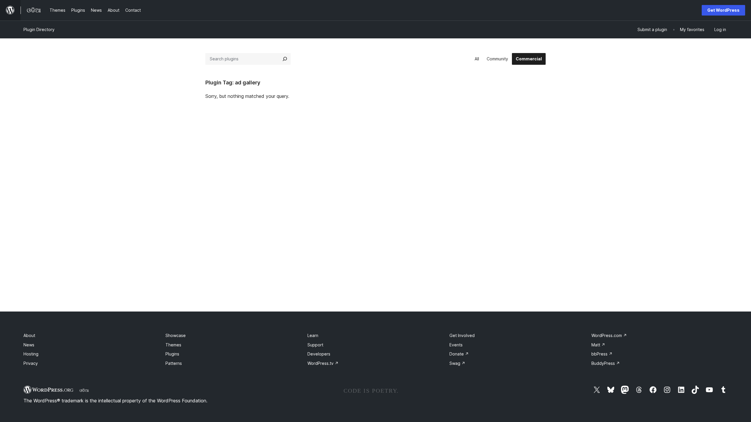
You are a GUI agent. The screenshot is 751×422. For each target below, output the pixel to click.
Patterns (173, 363)
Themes (173, 344)
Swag (457, 363)
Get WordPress (723, 10)
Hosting (30, 353)
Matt (598, 344)
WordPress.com (609, 335)
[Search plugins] (285, 59)
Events (456, 344)
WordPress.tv (323, 363)
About (29, 335)
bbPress (602, 353)
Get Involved (462, 335)
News (28, 344)
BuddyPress (605, 363)
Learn (312, 335)
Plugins (172, 353)
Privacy (30, 363)
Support (315, 344)
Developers (318, 353)
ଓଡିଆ (84, 390)
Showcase (175, 335)
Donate (459, 353)
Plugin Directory (39, 29)
